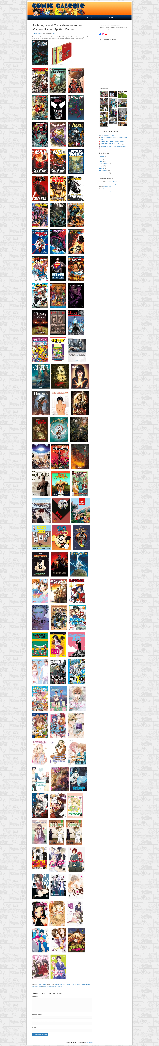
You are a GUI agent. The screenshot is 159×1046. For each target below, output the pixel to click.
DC (80, 984)
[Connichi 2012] (113, 113)
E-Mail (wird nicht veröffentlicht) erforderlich (44, 1021)
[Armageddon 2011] (104, 94)
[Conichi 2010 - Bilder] (104, 108)
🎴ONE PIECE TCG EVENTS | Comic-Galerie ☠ (111, 141)
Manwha (45, 986)
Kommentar (35, 996)
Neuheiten (55, 986)
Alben (56, 984)
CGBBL (101, 159)
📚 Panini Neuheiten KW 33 (106, 135)
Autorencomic (61, 984)
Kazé (36, 986)
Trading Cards (103, 170)
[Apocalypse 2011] (104, 101)
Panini (60, 986)
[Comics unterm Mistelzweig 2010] (113, 94)
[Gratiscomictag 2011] (104, 123)
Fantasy (84, 984)
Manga (44, 984)
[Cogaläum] (122, 103)
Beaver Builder (89, 1042)
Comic (72, 984)
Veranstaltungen (103, 173)
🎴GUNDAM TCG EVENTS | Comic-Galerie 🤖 (111, 144)
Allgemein (101, 156)
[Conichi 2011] (113, 104)
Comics (40, 984)
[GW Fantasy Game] (122, 94)
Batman (68, 984)
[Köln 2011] (113, 120)
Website (34, 1027)
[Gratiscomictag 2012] (122, 117)
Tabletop (101, 168)
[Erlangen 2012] (122, 110)
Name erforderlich (37, 1014)
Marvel (50, 986)
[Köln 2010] (122, 123)
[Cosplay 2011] (104, 116)
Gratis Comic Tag (103, 163)
